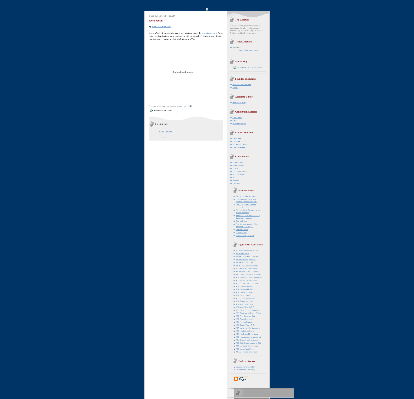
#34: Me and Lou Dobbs (245, 349)
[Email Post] (190, 106)
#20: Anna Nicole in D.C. (245, 307)
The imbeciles (241, 232)
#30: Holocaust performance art (248, 337)
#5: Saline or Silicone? (244, 262)
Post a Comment (165, 132)
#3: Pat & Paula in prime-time (247, 256)
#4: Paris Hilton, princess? (246, 259)
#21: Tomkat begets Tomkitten (247, 310)
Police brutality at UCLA (245, 236)
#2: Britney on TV (242, 253)
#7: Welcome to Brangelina (246, 268)
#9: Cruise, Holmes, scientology (248, 274)
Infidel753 (236, 168)
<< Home (161, 137)
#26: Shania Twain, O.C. (245, 325)
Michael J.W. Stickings (162, 26)
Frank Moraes (238, 165)
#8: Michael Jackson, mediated (248, 271)
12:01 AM (182, 106)
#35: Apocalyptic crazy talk (246, 352)
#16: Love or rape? (243, 295)
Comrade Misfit (238, 162)
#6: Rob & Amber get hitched (247, 265)
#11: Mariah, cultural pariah (246, 280)
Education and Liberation (245, 367)
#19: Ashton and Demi (244, 304)
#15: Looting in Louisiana (245, 292)
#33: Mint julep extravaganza (247, 346)
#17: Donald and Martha (245, 298)
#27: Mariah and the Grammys (248, 328)
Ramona (236, 180)
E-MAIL (235, 88)
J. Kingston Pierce (240, 171)
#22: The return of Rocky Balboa (248, 313)
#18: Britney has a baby (245, 301)
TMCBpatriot (237, 183)
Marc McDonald (239, 174)
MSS (234, 177)
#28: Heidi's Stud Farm (245, 331)
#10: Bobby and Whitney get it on (248, 277)
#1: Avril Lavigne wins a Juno (247, 250)
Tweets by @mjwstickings (248, 50)
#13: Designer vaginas (244, 286)
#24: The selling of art (244, 319)
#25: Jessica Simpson (244, 322)
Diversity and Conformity (245, 370)
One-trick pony (242, 221)
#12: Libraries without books (247, 283)
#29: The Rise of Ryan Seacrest (248, 334)
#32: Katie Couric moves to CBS (248, 343)
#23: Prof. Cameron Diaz (245, 316)
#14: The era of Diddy (244, 289)
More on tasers (242, 230)
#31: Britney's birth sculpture (247, 340)
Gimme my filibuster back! (246, 196)
